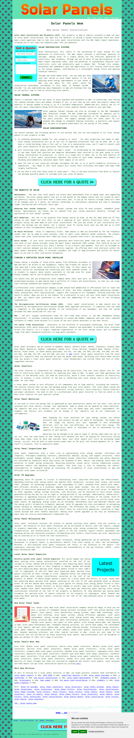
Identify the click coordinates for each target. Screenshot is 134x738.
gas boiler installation (45, 678)
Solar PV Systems (29, 687)
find (22, 646)
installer (89, 392)
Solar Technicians (23, 689)
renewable (70, 121)
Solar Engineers (35, 699)
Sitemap (15, 720)
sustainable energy (90, 69)
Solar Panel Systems (94, 687)
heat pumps (45, 680)
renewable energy (22, 290)
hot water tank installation (74, 680)
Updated (42, 720)
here (79, 664)
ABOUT (100, 18)
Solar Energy (51, 694)
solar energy (103, 52)
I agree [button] (75, 731)
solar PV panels (46, 593)
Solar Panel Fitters (65, 689)
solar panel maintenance (79, 678)
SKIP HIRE (47, 675)
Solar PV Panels (34, 694)
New (37, 720)
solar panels (63, 90)
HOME (88, 18)
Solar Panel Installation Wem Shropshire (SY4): (37, 35)
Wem (70, 354)
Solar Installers (73, 687)
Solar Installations (87, 689)
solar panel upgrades (99, 675)
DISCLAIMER (115, 18)
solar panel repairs (24, 675)
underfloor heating (71, 675)
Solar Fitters (43, 692)
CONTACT (106, 18)
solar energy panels (24, 566)
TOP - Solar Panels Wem (25, 703)
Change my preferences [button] (96, 731)
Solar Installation (94, 697)
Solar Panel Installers (51, 687)
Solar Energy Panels (73, 697)
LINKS (94, 18)
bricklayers (25, 680)
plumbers (101, 680)
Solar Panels (112, 687)
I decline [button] (83, 731)
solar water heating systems (74, 627)
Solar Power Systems (24, 692)
